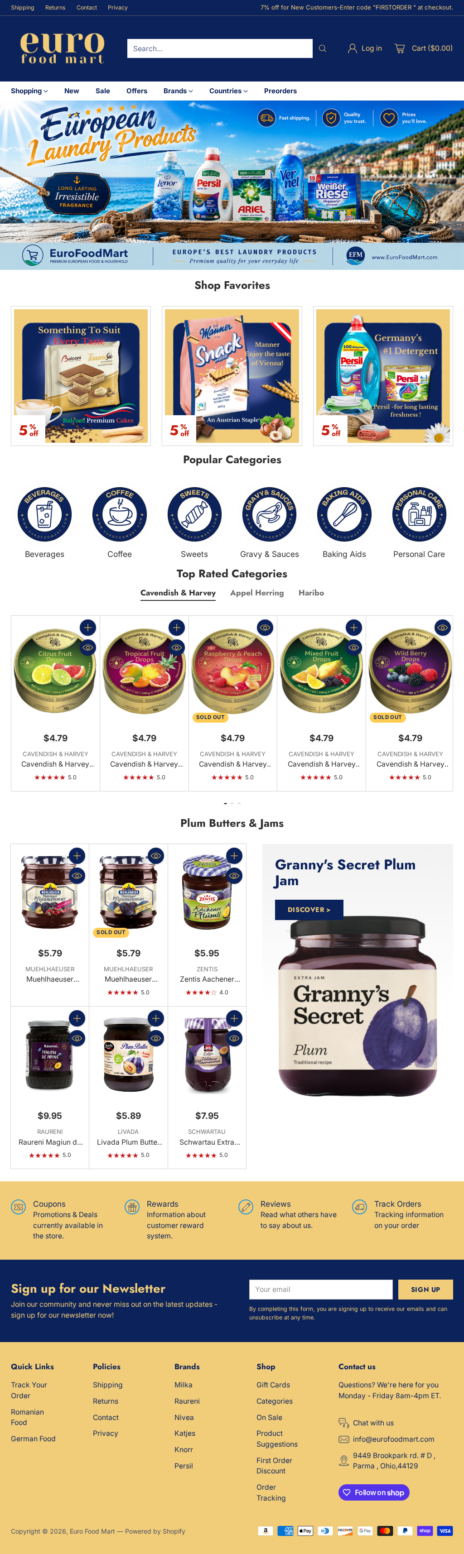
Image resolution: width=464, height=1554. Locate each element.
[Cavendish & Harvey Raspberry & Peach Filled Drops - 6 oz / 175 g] (233, 671)
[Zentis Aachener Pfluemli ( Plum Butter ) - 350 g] (207, 892)
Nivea (184, 1417)
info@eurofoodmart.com (394, 1439)
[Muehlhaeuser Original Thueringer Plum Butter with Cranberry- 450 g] (50, 892)
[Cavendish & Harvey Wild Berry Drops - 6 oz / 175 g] (410, 671)
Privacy (105, 1433)
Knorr (183, 1449)
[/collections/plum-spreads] (357, 1006)
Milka (183, 1385)
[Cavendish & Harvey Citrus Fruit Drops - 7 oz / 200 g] (55, 671)
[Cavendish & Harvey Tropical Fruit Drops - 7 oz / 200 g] (144, 671)
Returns (105, 1401)
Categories (274, 1401)
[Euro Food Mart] (62, 48)
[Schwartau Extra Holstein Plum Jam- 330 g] (207, 1055)
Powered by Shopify (155, 1531)
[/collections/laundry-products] (232, 185)
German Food (33, 1438)
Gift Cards (273, 1385)
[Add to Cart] (88, 627)
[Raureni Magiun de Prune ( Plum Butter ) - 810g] (50, 1055)
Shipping (108, 1385)
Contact (106, 1417)
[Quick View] (88, 647)
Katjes (184, 1433)
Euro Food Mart (92, 1531)
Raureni (187, 1401)
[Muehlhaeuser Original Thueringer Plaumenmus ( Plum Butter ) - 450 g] (128, 892)
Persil (183, 1466)
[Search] (323, 48)
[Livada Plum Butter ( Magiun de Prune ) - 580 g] (128, 1055)
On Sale (269, 1417)
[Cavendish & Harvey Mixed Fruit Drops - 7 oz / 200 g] (321, 671)
